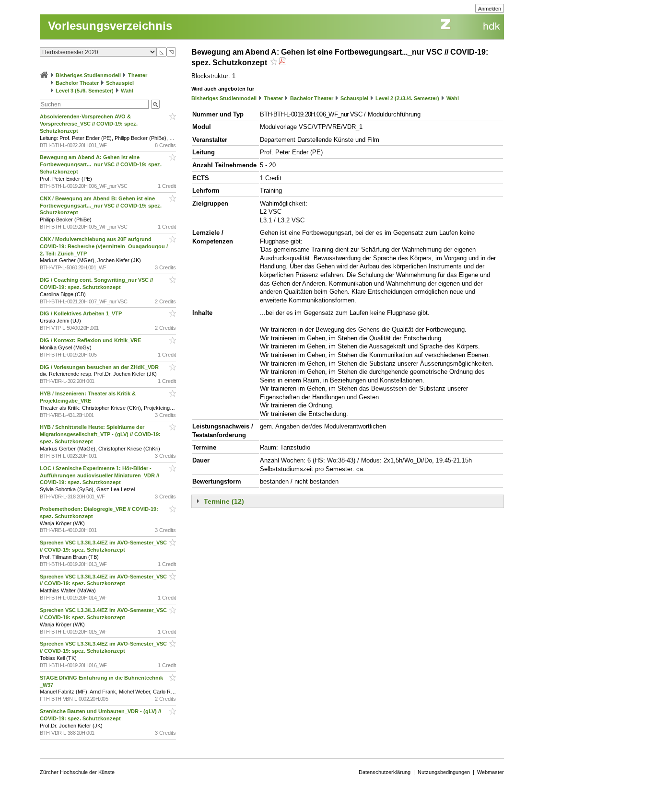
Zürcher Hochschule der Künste (77, 772)
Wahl (127, 90)
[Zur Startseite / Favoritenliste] (44, 75)
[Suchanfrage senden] (155, 104)
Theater (137, 75)
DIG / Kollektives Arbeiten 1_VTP (81, 313)
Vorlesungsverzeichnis (110, 25)
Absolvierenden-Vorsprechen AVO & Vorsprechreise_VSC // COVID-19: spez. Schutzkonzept (89, 124)
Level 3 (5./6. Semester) (85, 90)
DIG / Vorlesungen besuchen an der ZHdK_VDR (100, 367)
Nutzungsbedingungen (444, 772)
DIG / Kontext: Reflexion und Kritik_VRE (91, 340)
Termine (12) (224, 501)
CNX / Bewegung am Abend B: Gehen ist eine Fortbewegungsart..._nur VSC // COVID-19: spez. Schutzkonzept (101, 206)
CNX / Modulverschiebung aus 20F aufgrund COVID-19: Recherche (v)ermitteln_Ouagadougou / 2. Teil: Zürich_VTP (104, 246)
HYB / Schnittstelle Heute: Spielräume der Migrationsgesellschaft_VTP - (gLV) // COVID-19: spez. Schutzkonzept (100, 434)
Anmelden (489, 9)
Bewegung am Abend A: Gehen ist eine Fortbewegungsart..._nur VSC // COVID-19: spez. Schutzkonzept (101, 164)
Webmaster (490, 772)
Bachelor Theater (77, 83)
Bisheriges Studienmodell (88, 75)
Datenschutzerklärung (384, 772)
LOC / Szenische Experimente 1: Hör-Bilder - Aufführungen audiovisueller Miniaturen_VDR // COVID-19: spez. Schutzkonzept (99, 475)
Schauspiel (120, 83)
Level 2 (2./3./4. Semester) (407, 98)
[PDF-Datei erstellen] (282, 62)
